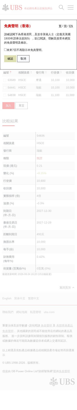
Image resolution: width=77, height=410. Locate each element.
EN (71, 26)
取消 (23, 58)
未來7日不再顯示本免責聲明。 (25, 49)
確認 (10, 58)
